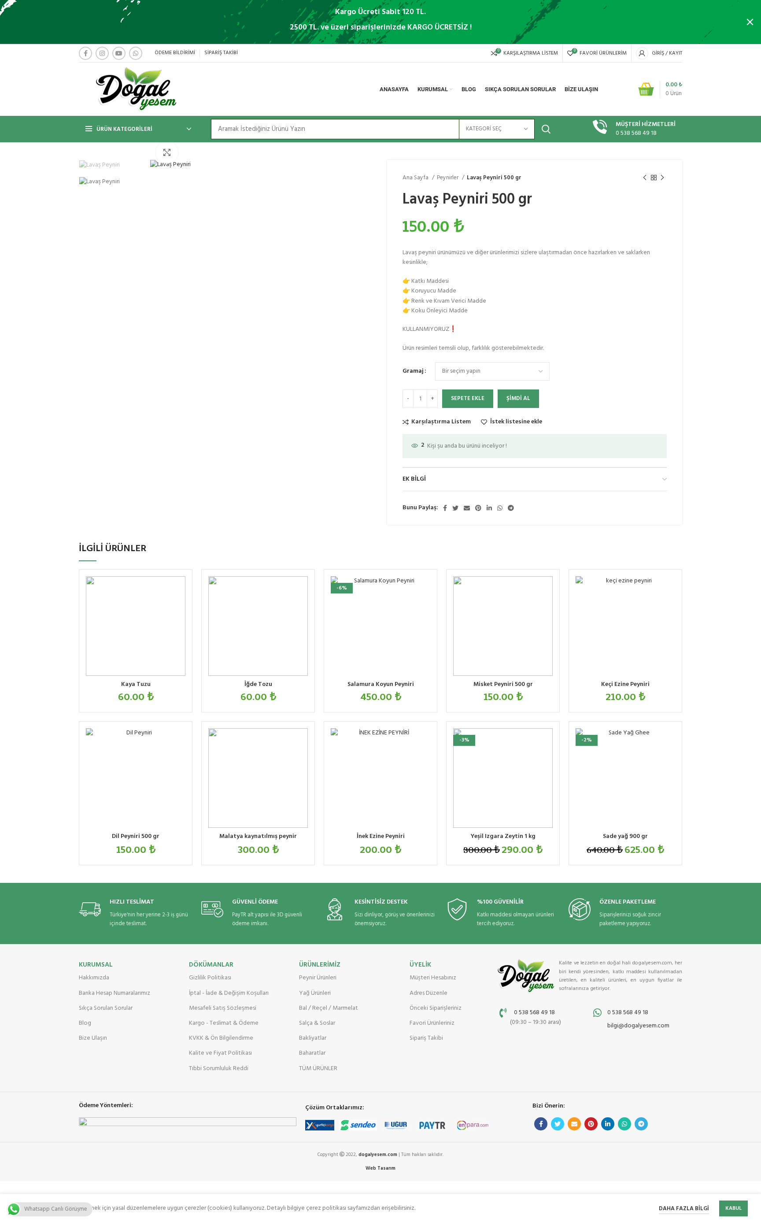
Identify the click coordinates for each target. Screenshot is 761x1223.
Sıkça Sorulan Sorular (106, 1008)
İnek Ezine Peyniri (381, 836)
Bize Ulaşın (93, 1038)
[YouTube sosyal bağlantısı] (119, 53)
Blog (85, 1023)
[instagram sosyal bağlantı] (102, 53)
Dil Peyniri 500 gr (135, 836)
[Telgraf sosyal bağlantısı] (511, 508)
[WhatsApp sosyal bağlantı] (135, 53)
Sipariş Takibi (426, 1038)
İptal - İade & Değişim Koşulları (229, 993)
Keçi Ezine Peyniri (625, 684)
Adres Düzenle (428, 993)
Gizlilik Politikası (210, 978)
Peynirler (448, 177)
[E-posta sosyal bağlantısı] (467, 508)
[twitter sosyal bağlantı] (455, 508)
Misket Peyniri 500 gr (503, 684)
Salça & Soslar (317, 1023)
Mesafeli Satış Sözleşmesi (222, 1008)
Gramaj (413, 371)
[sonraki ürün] (662, 178)
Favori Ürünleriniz (432, 1023)
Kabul (733, 1208)
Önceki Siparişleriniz (436, 1008)
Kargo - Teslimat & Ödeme (224, 1023)
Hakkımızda (94, 978)
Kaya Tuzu (136, 684)
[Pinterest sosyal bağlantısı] (478, 508)
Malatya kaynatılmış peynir (258, 836)
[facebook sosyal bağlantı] (85, 53)
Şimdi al (518, 398)
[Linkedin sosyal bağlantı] (489, 508)
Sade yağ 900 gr (625, 836)
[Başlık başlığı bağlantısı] (367, 22)
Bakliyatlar (312, 1038)
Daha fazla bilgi (684, 1208)
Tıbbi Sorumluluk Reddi (218, 1069)
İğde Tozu (258, 684)
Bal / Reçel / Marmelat (328, 1008)
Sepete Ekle (467, 398)
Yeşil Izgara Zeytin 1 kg (503, 836)
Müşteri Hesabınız (433, 978)
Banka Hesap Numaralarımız (114, 993)
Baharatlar (312, 1053)
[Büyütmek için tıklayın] (167, 152)
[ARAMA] (546, 129)
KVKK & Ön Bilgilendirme (221, 1038)
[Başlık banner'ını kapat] (750, 22)
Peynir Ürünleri (317, 978)
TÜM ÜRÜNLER (318, 1069)
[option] (111, 165)
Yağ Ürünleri (315, 993)
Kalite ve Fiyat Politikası (220, 1053)
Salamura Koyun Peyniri (380, 684)
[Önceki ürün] (644, 178)
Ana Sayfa (416, 177)
